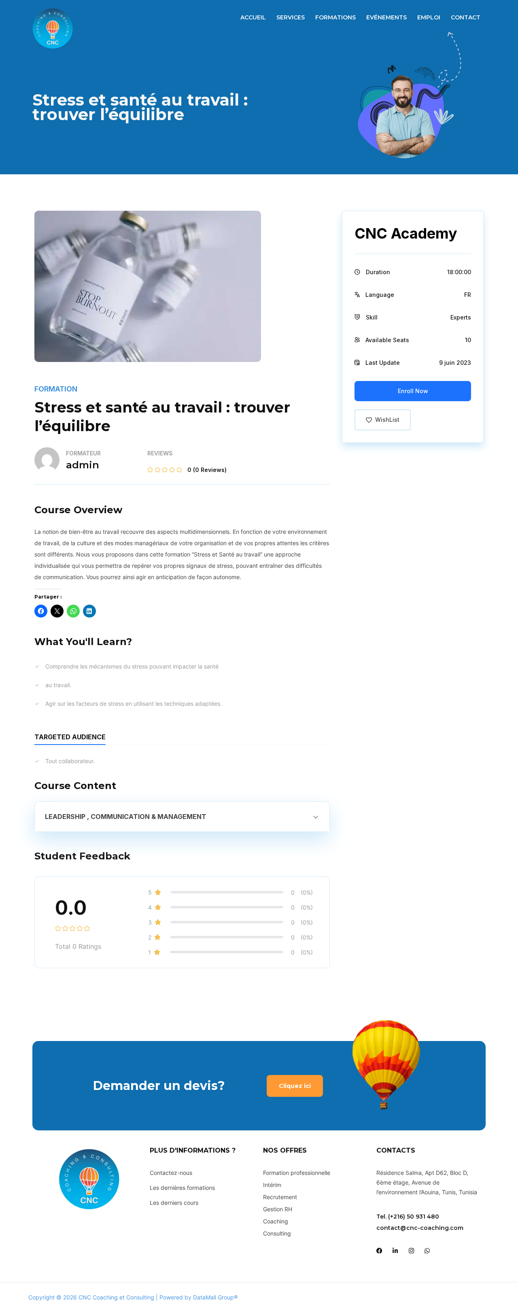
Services (290, 17)
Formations (335, 17)
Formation (55, 389)
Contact (465, 17)
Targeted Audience (70, 737)
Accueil (253, 17)
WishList (387, 419)
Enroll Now (413, 390)
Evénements (386, 17)
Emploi (428, 17)
